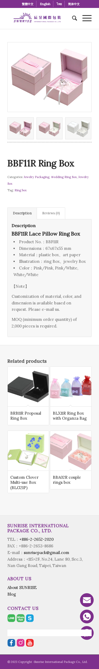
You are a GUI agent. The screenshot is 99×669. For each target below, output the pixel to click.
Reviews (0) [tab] (51, 213)
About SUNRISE (22, 587)
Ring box (21, 190)
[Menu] (84, 18)
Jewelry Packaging (36, 177)
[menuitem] (27, 4)
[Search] (72, 18)
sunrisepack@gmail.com (46, 552)
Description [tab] (22, 213)
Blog (11, 594)
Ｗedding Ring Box (64, 177)
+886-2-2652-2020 (36, 539)
